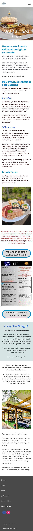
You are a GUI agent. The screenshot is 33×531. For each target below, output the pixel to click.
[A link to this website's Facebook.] (4, 512)
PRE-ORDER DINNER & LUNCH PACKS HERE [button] (16, 253)
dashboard (14, 524)
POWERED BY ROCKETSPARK (9, 528)
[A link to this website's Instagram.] (8, 512)
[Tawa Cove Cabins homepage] (14, 3)
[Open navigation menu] (29, 4)
